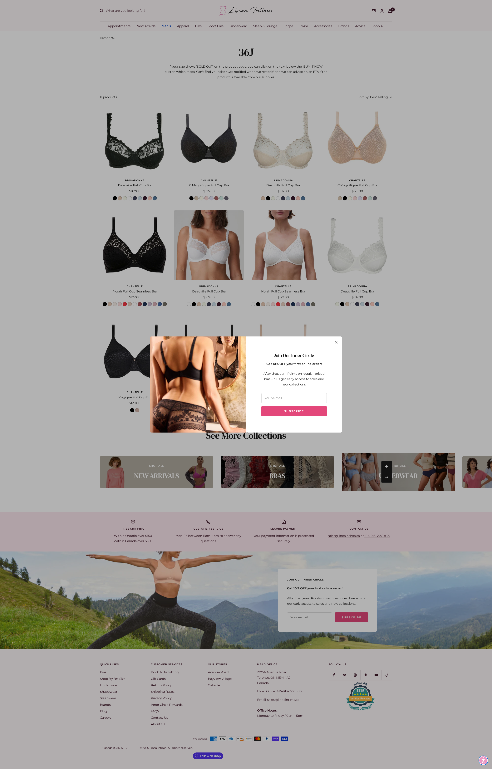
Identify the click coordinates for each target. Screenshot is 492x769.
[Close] (336, 342)
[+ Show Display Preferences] (483, 760)
